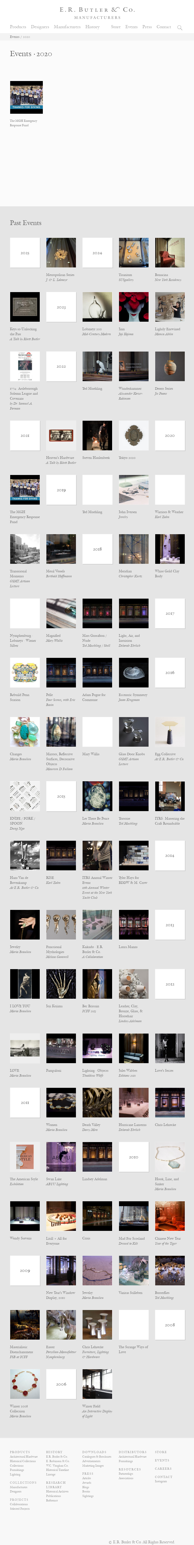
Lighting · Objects (95, 1071)
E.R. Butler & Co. (57, 1457)
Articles (86, 1478)
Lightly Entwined (167, 329)
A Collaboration (92, 957)
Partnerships (126, 1474)
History (92, 27)
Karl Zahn (162, 517)
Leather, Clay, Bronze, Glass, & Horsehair (131, 1011)
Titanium (125, 275)
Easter (50, 1347)
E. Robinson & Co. (58, 1461)
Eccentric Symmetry (133, 695)
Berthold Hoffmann (59, 576)
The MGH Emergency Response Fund (25, 517)
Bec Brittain (90, 1006)
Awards (86, 1483)
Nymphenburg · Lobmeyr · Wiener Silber (23, 641)
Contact (164, 27)
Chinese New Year (168, 1239)
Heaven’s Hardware (60, 458)
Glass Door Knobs (132, 754)
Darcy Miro (89, 1130)
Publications (53, 1496)
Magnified (53, 636)
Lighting (15, 1474)
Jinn (122, 329)
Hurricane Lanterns (132, 1125)
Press (147, 27)
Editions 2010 (127, 1076)
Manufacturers (67, 27)
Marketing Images (93, 1466)
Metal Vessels (55, 571)
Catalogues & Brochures (96, 1457)
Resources (130, 1469)
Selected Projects (20, 1509)
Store (116, 27)
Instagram (161, 1481)
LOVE (14, 1071)
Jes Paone (161, 394)
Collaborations (19, 1504)
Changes (16, 754)
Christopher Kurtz (130, 576)
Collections (16, 1466)
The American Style (24, 1179)
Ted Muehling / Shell (96, 646)
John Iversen (128, 512)
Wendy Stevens (20, 1238)
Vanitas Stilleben (130, 1293)
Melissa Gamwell (57, 957)
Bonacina (161, 275)
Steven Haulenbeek (96, 458)
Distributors (133, 1452)
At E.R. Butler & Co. (169, 759)
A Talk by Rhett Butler (25, 339)
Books (86, 1491)
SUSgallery (126, 280)
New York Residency (168, 280)
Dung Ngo (17, 829)
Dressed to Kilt (128, 1244)
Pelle (49, 695)
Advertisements (91, 1461)
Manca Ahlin (164, 334)
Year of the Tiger (166, 1244)
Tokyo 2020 (127, 458)
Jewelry (123, 517)
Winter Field (91, 1406)
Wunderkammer (130, 389)
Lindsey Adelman (130, 1021)
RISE (50, 878)
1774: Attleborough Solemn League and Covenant (24, 394)
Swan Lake (54, 1179)
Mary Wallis (54, 641)
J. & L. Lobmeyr (56, 280)
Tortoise (124, 819)
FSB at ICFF (19, 1357)
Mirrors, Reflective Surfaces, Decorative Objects (60, 759)
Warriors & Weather (169, 512)
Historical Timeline (57, 1470)
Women (51, 1125)
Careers (163, 1469)
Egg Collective (165, 754)
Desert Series (164, 389)
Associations (126, 1478)
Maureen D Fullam (59, 769)
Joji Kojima (126, 334)
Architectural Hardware (24, 1457)
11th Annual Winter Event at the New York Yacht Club (97, 893)
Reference (52, 1500)
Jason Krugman (129, 700)
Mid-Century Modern (96, 334)
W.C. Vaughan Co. (57, 1466)
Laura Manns (128, 947)
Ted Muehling (92, 389)
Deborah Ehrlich (129, 646)
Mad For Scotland (132, 1239)
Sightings (87, 1496)
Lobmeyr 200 (92, 329)
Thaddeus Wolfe (92, 1076)
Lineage (50, 1474)
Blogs (85, 1487)
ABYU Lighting (57, 1184)
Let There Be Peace (95, 819)
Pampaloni (53, 1071)
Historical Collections (23, 1461)
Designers (40, 27)
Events (131, 27)
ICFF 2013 (89, 1011)
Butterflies (162, 1293)
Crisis (86, 1238)
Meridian (125, 571)
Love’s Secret (164, 1071)
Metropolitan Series (60, 275)
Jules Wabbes (128, 1071)
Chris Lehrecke (165, 1125)
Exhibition (17, 1184)
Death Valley (91, 1125)
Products (18, 27)
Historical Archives (57, 1491)
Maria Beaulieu (20, 759)
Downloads (94, 1452)
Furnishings (17, 1470)
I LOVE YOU (20, 1006)
